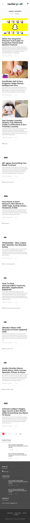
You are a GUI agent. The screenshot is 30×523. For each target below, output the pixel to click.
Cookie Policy (10, 513)
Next (20, 433)
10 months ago (9, 55)
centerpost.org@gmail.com (11, 503)
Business (5, 75)
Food (5, 362)
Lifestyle (5, 157)
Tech (5, 33)
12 (15, 433)
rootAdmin (4, 55)
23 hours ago (10, 449)
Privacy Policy (18, 513)
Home (12, 13)
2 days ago (10, 458)
